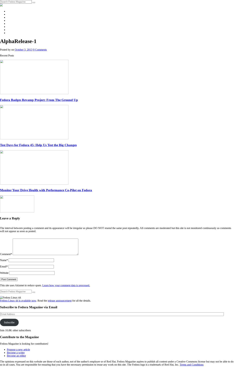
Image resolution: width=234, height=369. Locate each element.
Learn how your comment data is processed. (66, 285)
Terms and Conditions (192, 364)
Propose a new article (18, 349)
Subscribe (9, 322)
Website (4, 272)
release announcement (60, 300)
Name (4, 260)
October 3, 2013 (23, 49)
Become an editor (16, 355)
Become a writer (16, 352)
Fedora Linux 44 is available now (18, 300)
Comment (6, 254)
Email (4, 266)
